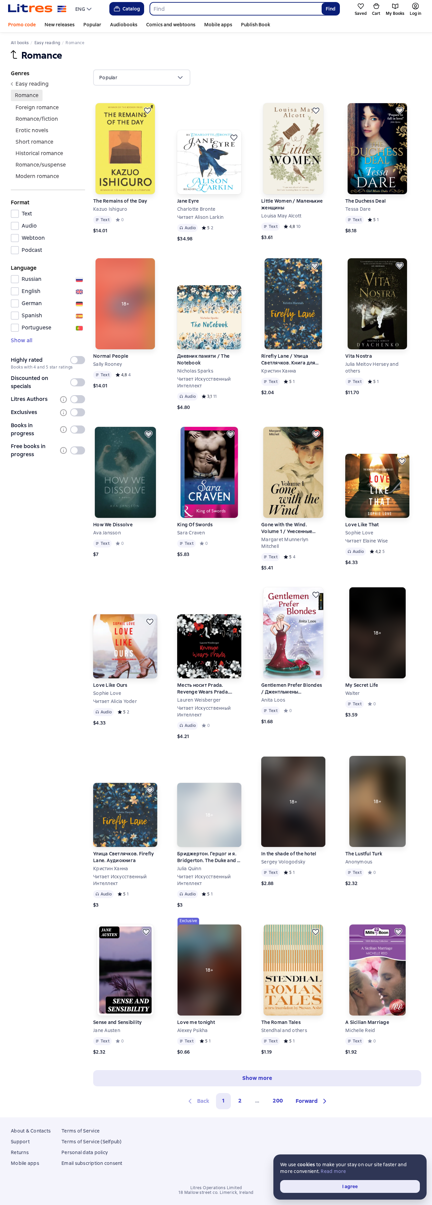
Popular (92, 25)
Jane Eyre (188, 201)
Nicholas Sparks (195, 371)
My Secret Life (361, 685)
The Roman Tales (281, 1022)
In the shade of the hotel (288, 854)
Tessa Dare (358, 209)
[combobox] (235, 9)
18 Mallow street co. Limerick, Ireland (216, 1192)
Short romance (34, 141)
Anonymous (358, 862)
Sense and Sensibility (117, 1022)
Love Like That (362, 525)
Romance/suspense (41, 164)
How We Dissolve (113, 525)
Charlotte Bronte (196, 209)
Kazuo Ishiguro (110, 209)
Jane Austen (106, 1030)
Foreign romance (37, 107)
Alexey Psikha (192, 1030)
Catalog (131, 9)
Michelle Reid (360, 1030)
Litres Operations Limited (216, 1187)
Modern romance (37, 176)
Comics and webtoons (170, 25)
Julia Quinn (189, 868)
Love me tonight (196, 1022)
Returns (20, 1152)
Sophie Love (359, 533)
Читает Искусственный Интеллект (204, 382)
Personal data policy (84, 1152)
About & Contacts (31, 1131)
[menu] (84, 9)
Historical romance (39, 153)
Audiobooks (123, 25)
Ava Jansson (107, 533)
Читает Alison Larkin (200, 217)
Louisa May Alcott (281, 216)
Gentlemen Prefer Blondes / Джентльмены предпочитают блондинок (292, 688)
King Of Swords (195, 525)
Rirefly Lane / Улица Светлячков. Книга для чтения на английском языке (288, 359)
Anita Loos (273, 700)
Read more (333, 1171)
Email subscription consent (92, 1163)
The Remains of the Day (120, 201)
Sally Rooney (107, 364)
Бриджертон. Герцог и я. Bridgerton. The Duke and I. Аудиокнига (208, 857)
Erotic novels (32, 130)
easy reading (32, 83)
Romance (26, 95)
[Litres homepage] (37, 9)
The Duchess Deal (365, 201)
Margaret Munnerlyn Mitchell (284, 542)
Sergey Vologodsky (283, 862)
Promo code (22, 25)
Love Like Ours (110, 685)
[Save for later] (147, 110)
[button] (312, 1101)
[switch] (77, 360)
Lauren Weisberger (199, 700)
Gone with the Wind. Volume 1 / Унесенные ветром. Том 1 (286, 528)
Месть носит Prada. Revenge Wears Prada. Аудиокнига (203, 688)
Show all (21, 340)
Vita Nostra (358, 356)
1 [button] (223, 1100)
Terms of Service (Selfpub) (91, 1142)
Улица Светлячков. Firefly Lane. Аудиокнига (123, 857)
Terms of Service (80, 1131)
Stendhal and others (284, 1030)
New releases (60, 25)
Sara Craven (191, 533)
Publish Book (255, 25)
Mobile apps (218, 25)
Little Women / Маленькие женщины (292, 204)
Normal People (110, 356)
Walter (352, 693)
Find (330, 9)
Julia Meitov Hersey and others (372, 367)
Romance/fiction (37, 118)
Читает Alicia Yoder (115, 701)
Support (20, 1142)
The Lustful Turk (363, 854)
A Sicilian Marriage (367, 1022)
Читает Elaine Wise (366, 541)
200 (278, 1100)
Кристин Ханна (278, 371)
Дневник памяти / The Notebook (203, 359)
